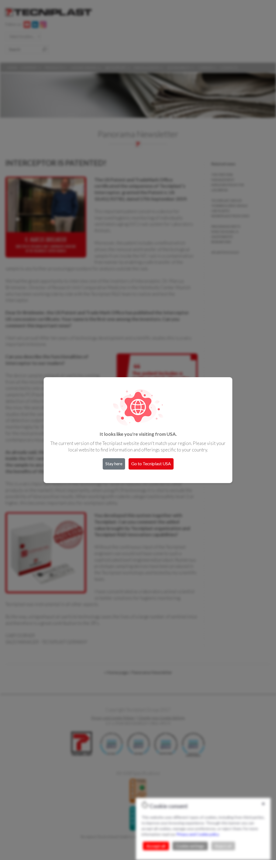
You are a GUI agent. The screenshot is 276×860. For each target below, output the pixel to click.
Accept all (155, 846)
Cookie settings (190, 846)
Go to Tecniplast (151, 463)
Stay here (113, 463)
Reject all (223, 846)
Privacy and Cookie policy (198, 834)
